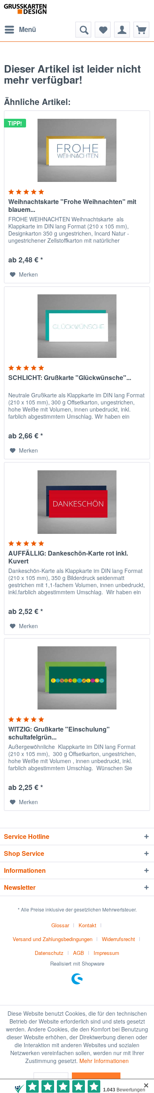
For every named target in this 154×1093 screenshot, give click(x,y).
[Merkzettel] (103, 29)
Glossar (60, 925)
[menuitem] (20, 29)
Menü (27, 29)
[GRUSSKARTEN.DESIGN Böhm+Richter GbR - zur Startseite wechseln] (34, 11)
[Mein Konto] (122, 29)
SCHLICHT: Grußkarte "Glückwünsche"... (69, 378)
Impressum (106, 952)
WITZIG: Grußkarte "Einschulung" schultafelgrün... (59, 733)
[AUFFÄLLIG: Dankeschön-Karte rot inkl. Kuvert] (77, 501)
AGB (78, 952)
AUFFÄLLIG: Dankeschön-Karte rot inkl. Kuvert (68, 557)
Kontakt (87, 925)
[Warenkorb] (141, 29)
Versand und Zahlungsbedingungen (52, 939)
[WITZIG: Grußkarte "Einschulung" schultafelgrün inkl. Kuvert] (77, 677)
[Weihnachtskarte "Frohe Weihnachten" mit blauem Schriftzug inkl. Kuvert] (77, 150)
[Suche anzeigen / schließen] (83, 29)
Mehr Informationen (104, 1061)
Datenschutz (49, 952)
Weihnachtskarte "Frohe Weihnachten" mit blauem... (72, 205)
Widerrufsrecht (118, 939)
